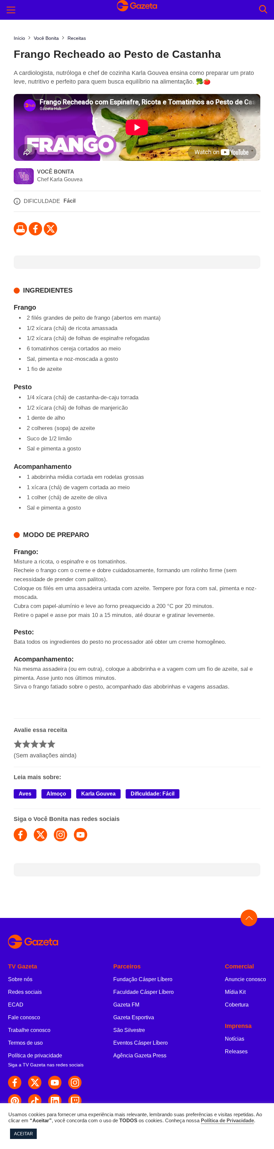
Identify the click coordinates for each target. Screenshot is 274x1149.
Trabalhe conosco (29, 1030)
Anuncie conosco (245, 979)
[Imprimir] (20, 228)
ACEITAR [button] (23, 1133)
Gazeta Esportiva (133, 1017)
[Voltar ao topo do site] (249, 918)
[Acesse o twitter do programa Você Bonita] (40, 834)
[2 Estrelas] (26, 744)
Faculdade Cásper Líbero (143, 992)
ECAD (15, 1005)
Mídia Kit (235, 992)
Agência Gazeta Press (139, 1055)
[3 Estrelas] (34, 744)
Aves (25, 794)
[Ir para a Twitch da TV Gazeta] (75, 1101)
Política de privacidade (35, 1055)
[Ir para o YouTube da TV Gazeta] (54, 1082)
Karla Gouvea (98, 794)
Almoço (56, 794)
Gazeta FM (126, 1005)
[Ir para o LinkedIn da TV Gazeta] (54, 1101)
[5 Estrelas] (51, 744)
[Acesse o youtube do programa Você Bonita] (80, 834)
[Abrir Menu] (11, 10)
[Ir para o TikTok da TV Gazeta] (34, 1101)
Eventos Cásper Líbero (140, 1043)
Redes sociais (25, 992)
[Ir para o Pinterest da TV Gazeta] (14, 1101)
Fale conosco (24, 1017)
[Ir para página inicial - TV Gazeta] (137, 9)
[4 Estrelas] (43, 744)
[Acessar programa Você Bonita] (24, 177)
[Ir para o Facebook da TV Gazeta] (35, 228)
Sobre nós (20, 979)
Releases (236, 1051)
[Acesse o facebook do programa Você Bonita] (20, 834)
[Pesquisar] (263, 10)
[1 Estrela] (18, 744)
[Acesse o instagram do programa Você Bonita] (60, 834)
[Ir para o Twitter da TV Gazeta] (50, 228)
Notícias (234, 1039)
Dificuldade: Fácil (152, 794)
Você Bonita (55, 172)
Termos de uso (25, 1043)
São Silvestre (129, 1030)
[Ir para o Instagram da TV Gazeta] (75, 1082)
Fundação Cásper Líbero (142, 979)
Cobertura (237, 1005)
